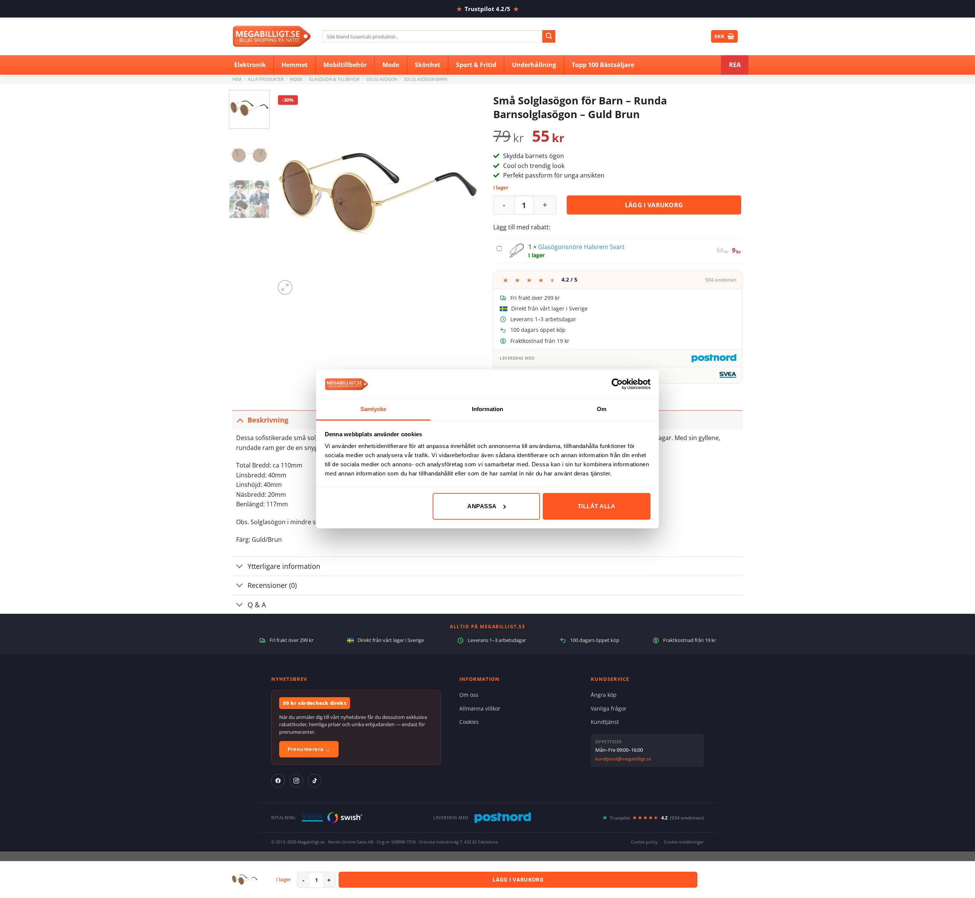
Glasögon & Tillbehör (334, 79)
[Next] (468, 193)
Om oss (468, 694)
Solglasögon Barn (425, 79)
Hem (236, 79)
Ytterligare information (284, 566)
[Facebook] (278, 781)
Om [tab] (601, 409)
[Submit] (548, 36)
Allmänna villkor (479, 708)
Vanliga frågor (609, 708)
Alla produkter (266, 79)
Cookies (469, 721)
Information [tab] (487, 409)
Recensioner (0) (272, 585)
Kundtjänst (605, 721)
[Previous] (289, 193)
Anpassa (481, 506)
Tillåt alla (596, 506)
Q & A (257, 604)
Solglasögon (381, 79)
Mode (296, 79)
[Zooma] (285, 287)
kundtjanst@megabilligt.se (623, 759)
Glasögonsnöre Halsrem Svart (581, 247)
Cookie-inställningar (684, 842)
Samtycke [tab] (373, 409)
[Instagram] (296, 781)
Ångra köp (604, 694)
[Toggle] (239, 419)
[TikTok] (314, 781)
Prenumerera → (309, 749)
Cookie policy (644, 842)
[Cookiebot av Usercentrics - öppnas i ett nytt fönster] (617, 384)
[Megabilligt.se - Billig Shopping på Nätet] (271, 36)
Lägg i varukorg (654, 205)
